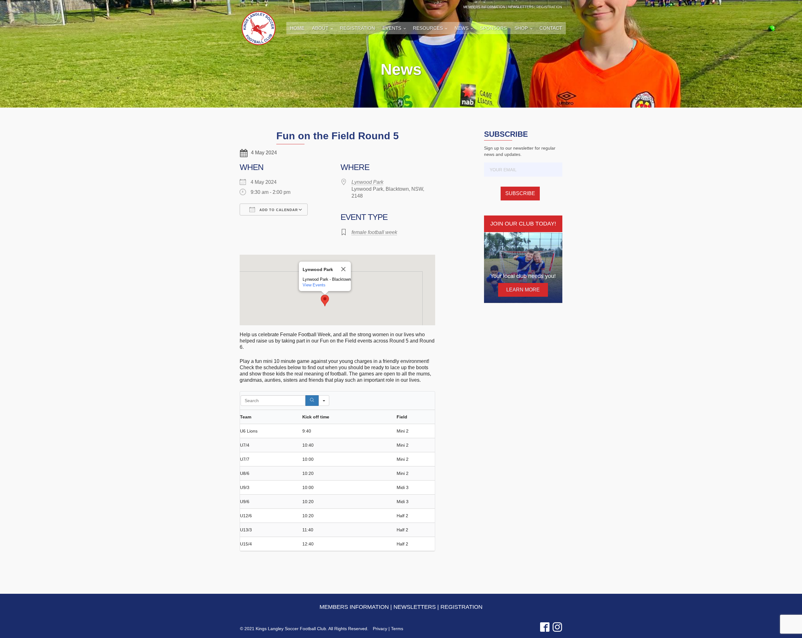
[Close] (343, 269)
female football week (374, 232)
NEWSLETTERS (521, 7)
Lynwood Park (367, 182)
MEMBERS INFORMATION (484, 7)
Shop (521, 28)
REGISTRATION (549, 7)
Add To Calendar (278, 210)
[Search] (312, 400)
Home (297, 28)
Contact (550, 28)
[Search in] (324, 400)
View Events (314, 285)
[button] (325, 300)
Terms (397, 628)
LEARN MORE (523, 289)
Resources (428, 28)
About (320, 28)
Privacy (380, 628)
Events (392, 28)
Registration (357, 28)
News (462, 28)
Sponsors (493, 28)
